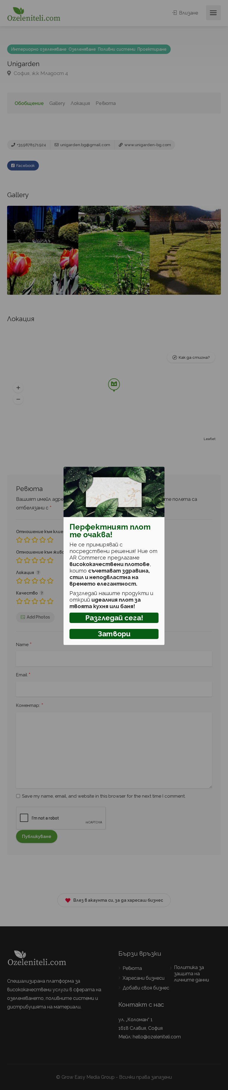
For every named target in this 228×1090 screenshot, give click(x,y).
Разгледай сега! (114, 617)
